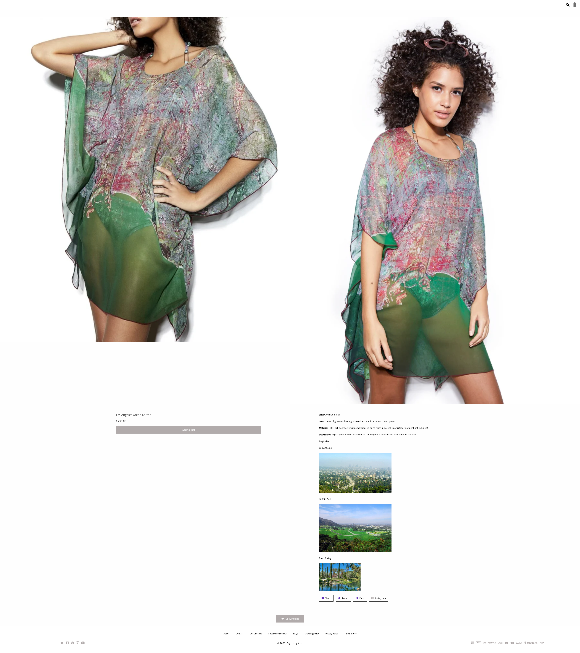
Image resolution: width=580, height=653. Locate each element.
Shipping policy (312, 633)
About (226, 633)
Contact (239, 633)
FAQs (295, 633)
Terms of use (350, 633)
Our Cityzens (256, 633)
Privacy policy (331, 633)
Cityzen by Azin (294, 643)
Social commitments (277, 633)
